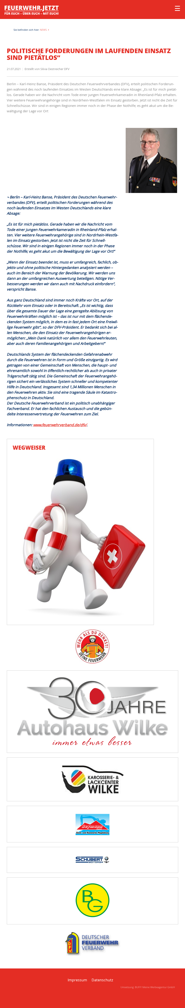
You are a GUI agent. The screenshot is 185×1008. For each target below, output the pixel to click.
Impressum (77, 979)
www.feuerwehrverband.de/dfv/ (60, 424)
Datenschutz (102, 979)
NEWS (43, 29)
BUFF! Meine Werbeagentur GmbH (155, 987)
